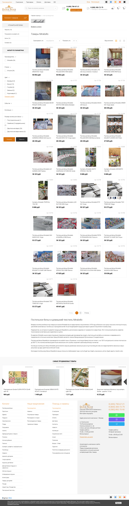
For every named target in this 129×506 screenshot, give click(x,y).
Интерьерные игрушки (8, 474)
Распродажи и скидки (33, 417)
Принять (118, 503)
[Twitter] (124, 2)
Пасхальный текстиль (8, 490)
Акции (54, 437)
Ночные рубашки (7, 440)
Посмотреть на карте (86, 437)
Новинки (29, 411)
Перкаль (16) (8, 29)
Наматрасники (6, 421)
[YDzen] (106, 2)
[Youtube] (120, 2)
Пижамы (4, 437)
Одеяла (4, 414)
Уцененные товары (32, 424)
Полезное (55, 440)
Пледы (4, 424)
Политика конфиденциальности (61, 450)
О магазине (19, 2)
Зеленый (11, 90)
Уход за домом (6, 459)
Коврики (4, 453)
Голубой (10, 87)
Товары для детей (7, 480)
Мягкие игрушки (6, 471)
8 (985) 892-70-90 (117, 409)
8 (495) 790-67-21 (73, 6)
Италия (11, 70)
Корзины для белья (7, 462)
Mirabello (11, 60)
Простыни (5, 411)
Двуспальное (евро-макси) (16, 131)
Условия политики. (13, 504)
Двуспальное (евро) (14, 128)
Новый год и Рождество (9, 487)
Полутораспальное (14, 120)
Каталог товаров (11, 18)
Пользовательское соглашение (61, 453)
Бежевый (11, 81)
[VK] (111, 2)
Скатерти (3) (8, 42)
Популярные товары (33, 414)
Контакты (55, 424)
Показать (9, 139)
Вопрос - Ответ (56, 443)
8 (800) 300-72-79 (97, 7)
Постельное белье (7, 408)
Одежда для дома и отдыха (9, 434)
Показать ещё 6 (9, 96)
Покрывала (5, 427)
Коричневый (12, 93)
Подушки (4, 417)
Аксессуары (5, 477)
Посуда (4, 484)
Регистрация (95, 2)
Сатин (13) (7, 38)
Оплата (39, 2)
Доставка (47, 2)
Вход (88, 2)
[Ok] (115, 2)
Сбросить (21, 139)
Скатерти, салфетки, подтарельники (12, 446)
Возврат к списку (36, 26)
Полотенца (5, 450)
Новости (54, 427)
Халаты (4, 430)
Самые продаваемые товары (64, 361)
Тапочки (4, 443)
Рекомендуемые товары (34, 421)
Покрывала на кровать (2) (12, 34)
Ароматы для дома (7, 456)
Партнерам (29, 2)
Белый (10, 84)
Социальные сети (57, 434)
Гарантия (54, 446)
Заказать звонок (76, 10)
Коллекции (55, 430)
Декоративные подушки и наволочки (9, 467)
